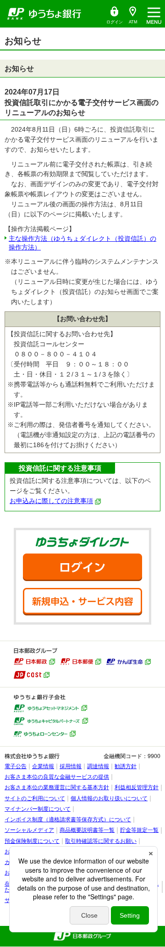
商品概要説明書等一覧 (87, 830)
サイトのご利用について (35, 798)
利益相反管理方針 (137, 787)
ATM (131, 15)
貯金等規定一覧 (139, 830)
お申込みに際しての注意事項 (51, 500)
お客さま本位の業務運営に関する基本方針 (57, 787)
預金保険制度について (32, 841)
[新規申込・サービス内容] (82, 601)
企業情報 (43, 766)
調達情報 (98, 766)
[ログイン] (82, 567)
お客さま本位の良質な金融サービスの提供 (57, 777)
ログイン (114, 15)
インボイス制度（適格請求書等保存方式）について (68, 819)
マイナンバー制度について (38, 809)
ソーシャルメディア (29, 830)
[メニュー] (154, 14)
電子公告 (16, 766)
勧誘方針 (126, 766)
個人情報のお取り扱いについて (109, 798)
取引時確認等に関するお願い (101, 841)
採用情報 (71, 766)
